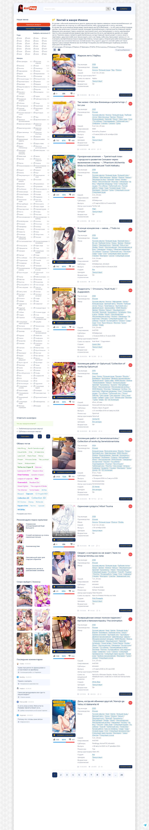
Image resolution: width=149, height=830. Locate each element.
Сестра (38, 291)
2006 (20, 51)
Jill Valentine (39, 452)
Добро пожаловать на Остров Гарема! (33, 710)
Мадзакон (38, 197)
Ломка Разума (23, 194)
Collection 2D (23, 498)
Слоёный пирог (40, 308)
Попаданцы (23, 263)
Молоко (38, 221)
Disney (31, 502)
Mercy (40, 456)
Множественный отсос (24, 113)
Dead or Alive (38, 471)
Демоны (21, 136)
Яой (20, 375)
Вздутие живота (24, 87)
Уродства (22, 341)
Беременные (39, 73)
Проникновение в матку (24, 269)
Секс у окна (23, 291)
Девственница (24, 132)
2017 (28, 43)
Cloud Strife (22, 452)
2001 (28, 54)
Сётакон (22, 298)
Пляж (37, 255)
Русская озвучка (38, 62)
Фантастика (39, 348)
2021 (28, 41)
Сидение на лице (23, 304)
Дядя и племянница (23, 147)
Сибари (21, 301)
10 (109, 775)
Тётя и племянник (25, 328)
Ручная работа (24, 285)
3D (36, 381)
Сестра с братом (22, 295)
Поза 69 (38, 260)
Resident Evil (34, 482)
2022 (20, 41)
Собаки (21, 312)
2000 (37, 54)
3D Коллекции (23, 383)
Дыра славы (39, 143)
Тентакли (22, 326)
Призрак (38, 265)
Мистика (38, 214)
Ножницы (22, 234)
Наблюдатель (40, 401)
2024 (37, 38)
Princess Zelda (30, 460)
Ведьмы (38, 84)
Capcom (29, 494)
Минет (21, 214)
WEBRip (21, 510)
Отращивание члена (23, 394)
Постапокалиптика (25, 241)
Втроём (38, 89)
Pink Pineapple (97, 598)
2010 (20, 49)
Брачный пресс (24, 81)
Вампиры (22, 84)
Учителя (21, 348)
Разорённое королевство (29, 683)
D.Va (30, 452)
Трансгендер (23, 390)
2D (36, 378)
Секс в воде (39, 285)
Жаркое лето (24, 722)
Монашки (22, 224)
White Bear (96, 682)
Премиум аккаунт (33, 25)
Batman (38, 467)
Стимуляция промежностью (40, 318)
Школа (21, 370)
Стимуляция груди (23, 402)
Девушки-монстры (38, 133)
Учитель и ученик (38, 344)
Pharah (20, 460)
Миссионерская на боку (41, 217)
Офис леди (39, 245)
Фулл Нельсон (40, 350)
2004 (37, 51)
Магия (21, 197)
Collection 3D (39, 498)
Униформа (39, 338)
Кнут (37, 172)
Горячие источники (22, 109)
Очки (37, 248)
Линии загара (23, 192)
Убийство (38, 335)
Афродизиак (23, 71)
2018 (20, 43)
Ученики (21, 343)
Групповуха (39, 113)
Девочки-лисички (38, 124)
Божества (22, 76)
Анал (37, 66)
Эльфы (37, 373)
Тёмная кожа (39, 326)
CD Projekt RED (41, 494)
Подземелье (23, 260)
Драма (21, 143)
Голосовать (25, 436)
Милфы (37, 212)
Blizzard (21, 494)
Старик (21, 315)
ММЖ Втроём (23, 221)
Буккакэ (38, 81)
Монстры (38, 224)
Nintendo (39, 502)
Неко (37, 232)
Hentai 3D (95, 419)
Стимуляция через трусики (24, 322)
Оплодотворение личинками (41, 242)
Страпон (22, 317)
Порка (37, 263)
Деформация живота (23, 140)
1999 (45, 54)
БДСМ (21, 73)
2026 (20, 38)
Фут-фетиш (39, 355)
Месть (21, 212)
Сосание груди (40, 312)
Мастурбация (23, 204)
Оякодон (22, 251)
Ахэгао (37, 71)
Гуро (20, 117)
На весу (21, 229)
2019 (45, 41)
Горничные (39, 106)
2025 (28, 38)
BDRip (44, 490)
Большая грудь (24, 79)
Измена (38, 163)
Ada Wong (22, 448)
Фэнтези (22, 365)
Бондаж (38, 406)
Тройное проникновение (40, 332)
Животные (22, 156)
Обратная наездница (22, 238)
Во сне (21, 89)
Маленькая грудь (22, 200)
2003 (45, 51)
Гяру (36, 117)
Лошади (38, 194)
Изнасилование (24, 166)
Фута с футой (23, 362)
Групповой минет (41, 397)
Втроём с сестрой (22, 92)
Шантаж (38, 368)
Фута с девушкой (22, 359)
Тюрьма (21, 335)
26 (122, 775)
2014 (20, 46)
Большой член (40, 79)
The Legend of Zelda (39, 486)
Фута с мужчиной (38, 359)
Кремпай (22, 184)
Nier (36, 479)
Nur (93, 137)
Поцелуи (22, 265)
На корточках (40, 229)
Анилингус (39, 68)
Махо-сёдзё (39, 206)
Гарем (37, 96)
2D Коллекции (23, 381)
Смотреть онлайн (125, 95)
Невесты (22, 232)
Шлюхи (37, 370)
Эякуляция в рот (24, 175)
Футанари (38, 362)
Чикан (37, 365)
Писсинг (38, 237)
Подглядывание (40, 258)
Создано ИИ (39, 375)
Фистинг (38, 353)
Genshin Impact (37, 475)
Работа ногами (40, 277)
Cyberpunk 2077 (24, 471)
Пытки (21, 277)
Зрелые (21, 159)
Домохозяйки (40, 139)
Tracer (20, 463)
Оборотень (39, 234)
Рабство (22, 279)
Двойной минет (40, 119)
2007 (45, 49)
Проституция (23, 272)
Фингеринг (22, 353)
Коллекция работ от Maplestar (30, 672)
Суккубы (38, 322)
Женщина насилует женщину (22, 152)
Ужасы (21, 338)
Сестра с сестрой (38, 295)
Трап (37, 328)
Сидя (37, 301)
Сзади (37, 298)
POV (20, 378)
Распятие (38, 279)
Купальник (38, 186)
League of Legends (25, 479)
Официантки (23, 248)
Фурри (21, 355)
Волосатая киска (41, 87)
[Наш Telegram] (145, 825)
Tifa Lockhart (44, 460)
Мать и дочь (39, 204)
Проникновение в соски (41, 269)
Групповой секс (39, 109)
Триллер (22, 331)
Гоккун (37, 103)
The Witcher (22, 490)
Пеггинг (21, 255)
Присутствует (97, 81)
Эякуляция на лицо (39, 176)
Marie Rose (31, 456)
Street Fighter (23, 486)
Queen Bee (96, 344)
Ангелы (21, 68)
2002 (20, 54)
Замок (37, 156)
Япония (95, 67)
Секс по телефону (38, 288)
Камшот (38, 170)
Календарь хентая (33, 29)
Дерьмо (38, 136)
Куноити (21, 186)
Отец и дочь (23, 245)
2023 (45, 38)
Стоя (37, 315)
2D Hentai (95, 487)
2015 (45, 43)
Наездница (22, 226)
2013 (28, 46)
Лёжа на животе (41, 189)
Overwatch (22, 482)
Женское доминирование (41, 147)
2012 (36, 46)
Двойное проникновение (24, 120)
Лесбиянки (22, 189)
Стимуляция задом (39, 387)
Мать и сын (22, 206)
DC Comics (22, 502)
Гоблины (21, 103)
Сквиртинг (39, 304)
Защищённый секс (23, 398)
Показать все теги (24, 514)
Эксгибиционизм (24, 373)
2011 (45, 46)
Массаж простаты (38, 200)
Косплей (38, 179)
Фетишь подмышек (22, 406)
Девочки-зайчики (25, 124)
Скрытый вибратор (22, 308)
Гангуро (21, 96)
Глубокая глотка (40, 99)
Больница (38, 76)
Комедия (38, 390)
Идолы (21, 163)
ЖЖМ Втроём (40, 150)
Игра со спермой (38, 159)
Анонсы (21, 66)
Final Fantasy (23, 475)
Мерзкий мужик (40, 209)
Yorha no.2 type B (25, 467)
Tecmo (33, 506)
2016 (36, 43)
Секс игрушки (23, 287)
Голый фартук (23, 106)
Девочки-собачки (38, 129)
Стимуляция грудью (39, 251)
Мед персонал (24, 209)
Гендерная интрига (22, 99)
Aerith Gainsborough (36, 448)
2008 (37, 49)
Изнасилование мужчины (40, 166)
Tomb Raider (34, 490)
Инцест (21, 170)
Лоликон (38, 192)
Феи (20, 350)
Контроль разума (22, 180)
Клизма (21, 172)
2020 (37, 41)
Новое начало (25, 697)
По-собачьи (23, 258)
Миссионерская (24, 217)
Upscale (41, 506)
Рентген (21, 282)
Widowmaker (30, 463)
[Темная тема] (114, 9)
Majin (94, 209)
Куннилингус (39, 184)
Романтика (39, 282)
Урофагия (38, 341)
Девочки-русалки (25, 128)
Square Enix (23, 506)
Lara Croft (21, 456)
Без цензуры (23, 61)
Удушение (38, 383)
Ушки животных (40, 393)
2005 (28, 51)
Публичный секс (39, 273)
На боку (38, 226)
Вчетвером (39, 92)
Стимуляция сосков (23, 387)
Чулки (21, 368)
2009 (28, 49)
